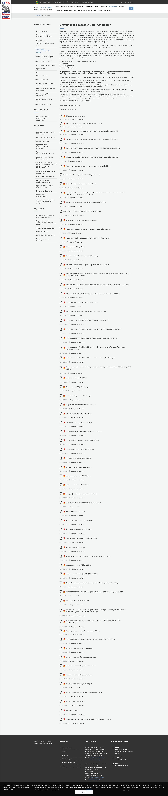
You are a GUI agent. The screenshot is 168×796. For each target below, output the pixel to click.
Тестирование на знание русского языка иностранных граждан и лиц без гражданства (46, 165)
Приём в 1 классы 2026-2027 (45, 137)
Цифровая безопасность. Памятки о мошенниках (44, 158)
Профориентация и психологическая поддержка (43, 118)
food (63, 766)
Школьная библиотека (44, 104)
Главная (38, 15)
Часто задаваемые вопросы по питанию (45, 172)
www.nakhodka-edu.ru (95, 780)
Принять (84, 792)
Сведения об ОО (67, 748)
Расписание (108, 10)
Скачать (81, 119)
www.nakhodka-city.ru (95, 760)
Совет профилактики (43, 31)
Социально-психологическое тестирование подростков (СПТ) (45, 42)
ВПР (37, 72)
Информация (113, 6)
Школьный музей (42, 79)
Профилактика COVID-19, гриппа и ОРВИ (44, 186)
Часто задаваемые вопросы (87, 10)
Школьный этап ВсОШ (44, 61)
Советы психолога (42, 141)
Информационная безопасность (66, 10)
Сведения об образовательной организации (69, 6)
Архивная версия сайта (69, 762)
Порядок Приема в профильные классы (43, 181)
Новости (104, 6)
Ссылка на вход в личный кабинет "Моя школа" (45, 57)
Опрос (100, 10)
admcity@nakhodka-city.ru (97, 758)
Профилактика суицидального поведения (45, 153)
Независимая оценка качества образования (44, 36)
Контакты (122, 6)
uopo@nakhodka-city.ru (97, 777)
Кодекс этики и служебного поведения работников (45, 216)
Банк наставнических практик (43, 240)
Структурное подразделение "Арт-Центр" (43, 50)
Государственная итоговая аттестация (45, 84)
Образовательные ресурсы (45, 228)
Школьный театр (42, 76)
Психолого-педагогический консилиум (45, 89)
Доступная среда (67, 759)
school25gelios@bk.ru (121, 765)
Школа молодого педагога (45, 235)
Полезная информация (44, 191)
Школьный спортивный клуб (44, 100)
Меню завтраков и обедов (45, 177)
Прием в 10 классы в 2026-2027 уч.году (45, 133)
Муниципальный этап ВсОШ (46, 65)
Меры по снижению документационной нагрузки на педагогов (46, 222)
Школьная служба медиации (42, 94)
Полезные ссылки (42, 232)
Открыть (72, 119)
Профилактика (41, 69)
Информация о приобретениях (41, 195)
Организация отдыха (93, 6)
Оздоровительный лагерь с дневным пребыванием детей (45, 201)
